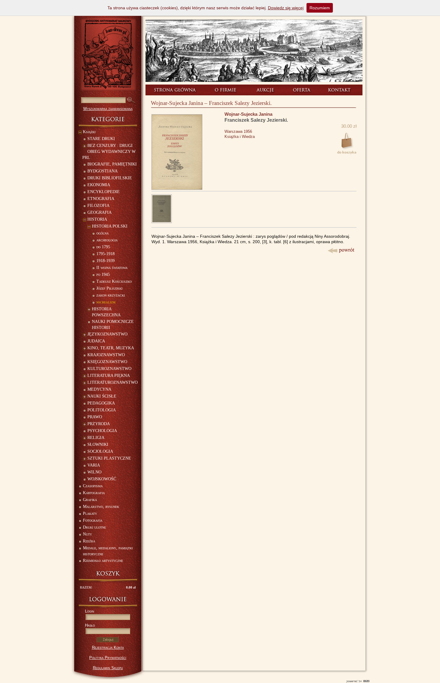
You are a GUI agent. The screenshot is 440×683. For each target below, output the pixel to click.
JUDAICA (96, 341)
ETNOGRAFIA (100, 198)
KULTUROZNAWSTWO (109, 368)
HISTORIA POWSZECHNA (106, 312)
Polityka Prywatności (107, 657)
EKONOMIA (98, 185)
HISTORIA (97, 219)
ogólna (102, 233)
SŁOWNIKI (97, 444)
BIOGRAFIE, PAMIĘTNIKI (112, 164)
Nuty (87, 534)
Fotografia (92, 520)
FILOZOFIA (98, 205)
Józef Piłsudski (109, 288)
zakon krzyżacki (110, 295)
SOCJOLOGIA (100, 451)
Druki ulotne (94, 527)
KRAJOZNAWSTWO (106, 355)
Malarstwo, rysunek (101, 506)
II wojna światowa (112, 267)
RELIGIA (95, 437)
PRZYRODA (98, 424)
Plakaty (90, 513)
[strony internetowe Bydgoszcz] (220, 681)
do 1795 (103, 247)
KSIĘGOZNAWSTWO (107, 361)
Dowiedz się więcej (286, 7)
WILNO (94, 472)
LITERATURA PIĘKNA (108, 375)
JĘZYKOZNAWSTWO (107, 334)
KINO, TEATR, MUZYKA (110, 348)
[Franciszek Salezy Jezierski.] (177, 188)
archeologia (107, 240)
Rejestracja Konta (108, 647)
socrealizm (106, 302)
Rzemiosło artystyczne (103, 560)
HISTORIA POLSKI (110, 226)
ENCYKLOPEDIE (103, 191)
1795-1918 (105, 254)
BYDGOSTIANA (102, 171)
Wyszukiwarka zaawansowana (108, 108)
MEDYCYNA (99, 389)
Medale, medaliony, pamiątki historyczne (108, 551)
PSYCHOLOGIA (102, 430)
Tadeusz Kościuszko (114, 281)
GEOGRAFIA (99, 212)
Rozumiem (319, 7)
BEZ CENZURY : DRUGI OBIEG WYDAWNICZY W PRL (109, 151)
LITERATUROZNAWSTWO (112, 382)
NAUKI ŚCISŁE (101, 396)
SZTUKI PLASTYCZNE (109, 458)
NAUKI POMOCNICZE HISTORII (113, 324)
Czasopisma (93, 486)
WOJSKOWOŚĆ (101, 479)
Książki (89, 132)
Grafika (90, 499)
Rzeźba (89, 541)
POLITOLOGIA (101, 410)
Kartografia (94, 493)
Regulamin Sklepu (108, 668)
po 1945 (103, 274)
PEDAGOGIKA (101, 403)
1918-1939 (105, 260)
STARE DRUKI (101, 138)
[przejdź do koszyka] (107, 573)
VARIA (93, 465)
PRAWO (94, 417)
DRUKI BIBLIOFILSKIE (109, 178)
